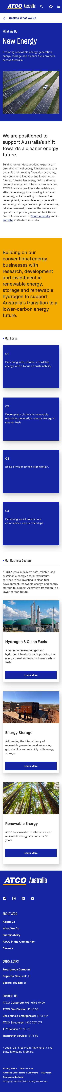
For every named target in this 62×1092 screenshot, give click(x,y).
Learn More (31, 675)
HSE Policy (46, 1072)
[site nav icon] (51, 6)
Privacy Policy (10, 1068)
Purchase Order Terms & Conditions (20, 1072)
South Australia (40, 216)
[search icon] (41, 6)
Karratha (8, 220)
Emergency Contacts (13, 1077)
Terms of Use (26, 1068)
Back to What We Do (22, 18)
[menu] (59, 7)
